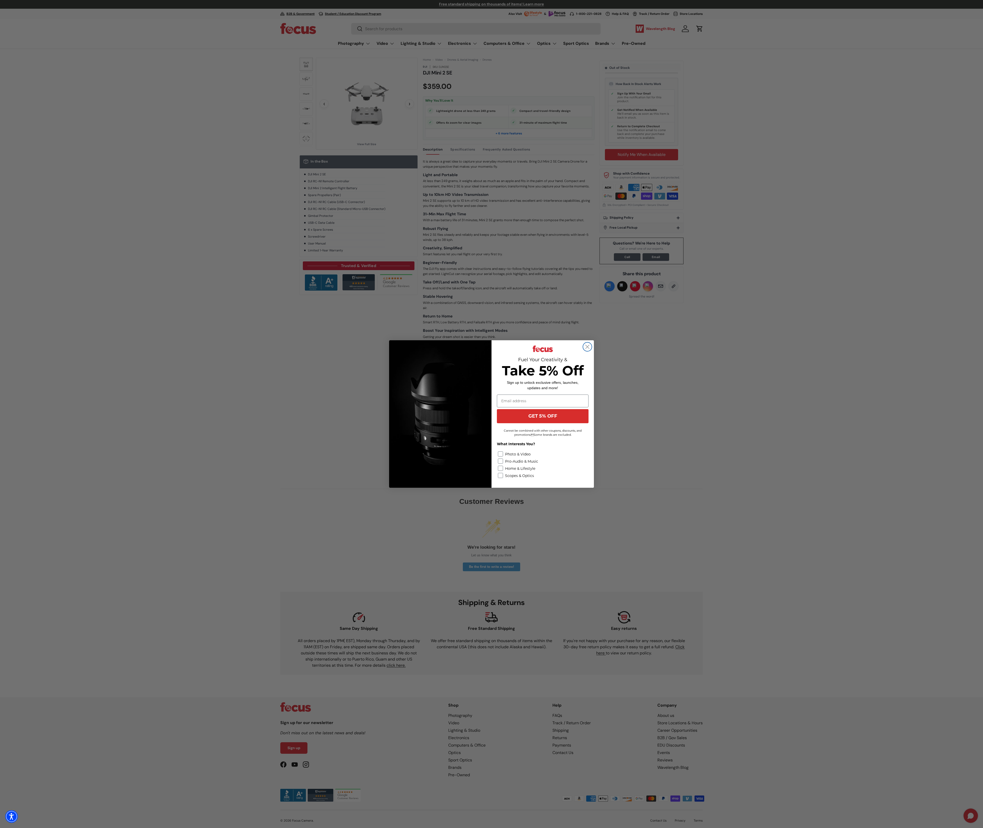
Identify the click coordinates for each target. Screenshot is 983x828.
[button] (11, 816)
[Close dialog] (587, 346)
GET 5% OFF (542, 416)
